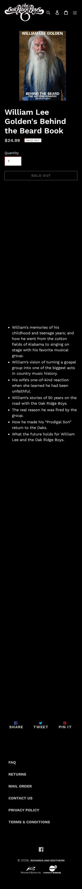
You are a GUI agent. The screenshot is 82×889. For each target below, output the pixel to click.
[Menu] (74, 12)
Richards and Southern (47, 860)
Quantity (12, 153)
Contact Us (20, 798)
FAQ (12, 762)
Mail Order (20, 786)
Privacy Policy (23, 810)
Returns (17, 774)
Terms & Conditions (29, 822)
